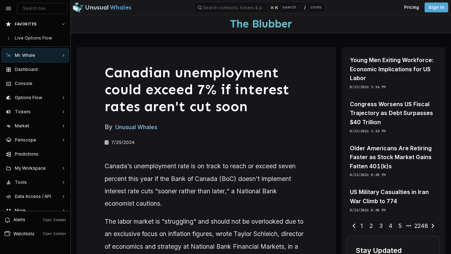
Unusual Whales (136, 127)
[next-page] (432, 226)
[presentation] (35, 114)
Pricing (411, 7)
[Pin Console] (62, 84)
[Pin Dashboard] (62, 69)
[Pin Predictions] (62, 154)
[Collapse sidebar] (8, 8)
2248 (421, 225)
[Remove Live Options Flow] (64, 38)
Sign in (436, 7)
